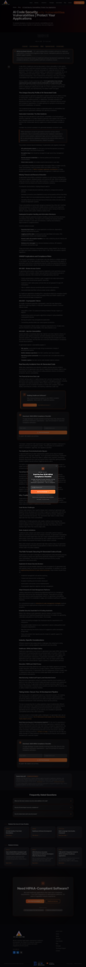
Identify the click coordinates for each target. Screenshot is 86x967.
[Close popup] (56, 466)
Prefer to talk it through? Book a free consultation (43, 497)
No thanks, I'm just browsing (43, 499)
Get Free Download (42, 491)
